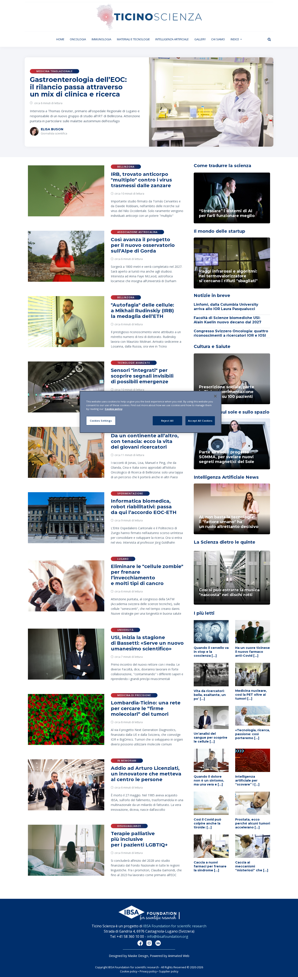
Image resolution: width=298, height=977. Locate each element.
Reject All (167, 420)
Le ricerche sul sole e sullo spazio (231, 412)
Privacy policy (148, 971)
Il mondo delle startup (219, 231)
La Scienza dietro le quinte (224, 542)
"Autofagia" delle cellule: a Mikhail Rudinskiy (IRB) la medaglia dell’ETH (142, 310)
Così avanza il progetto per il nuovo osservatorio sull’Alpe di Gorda (143, 245)
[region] (150, 412)
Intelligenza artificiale (172, 39)
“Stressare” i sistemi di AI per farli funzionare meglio (227, 213)
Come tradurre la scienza (222, 165)
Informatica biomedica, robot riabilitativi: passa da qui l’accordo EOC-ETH (143, 506)
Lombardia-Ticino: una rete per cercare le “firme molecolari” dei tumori (145, 708)
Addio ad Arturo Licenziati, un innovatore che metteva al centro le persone (146, 773)
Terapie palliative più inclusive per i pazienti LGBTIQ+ (139, 839)
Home (61, 39)
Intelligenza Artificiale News (226, 477)
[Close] (215, 396)
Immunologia (101, 39)
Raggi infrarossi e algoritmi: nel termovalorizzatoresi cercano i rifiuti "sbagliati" (228, 276)
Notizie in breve (212, 295)
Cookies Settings (101, 420)
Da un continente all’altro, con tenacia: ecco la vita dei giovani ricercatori (145, 441)
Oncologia (78, 39)
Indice (235, 39)
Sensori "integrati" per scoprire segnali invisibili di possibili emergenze (142, 376)
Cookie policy (128, 971)
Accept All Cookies (200, 420)
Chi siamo (218, 39)
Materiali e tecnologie (133, 39)
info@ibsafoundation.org (167, 936)
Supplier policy (168, 971)
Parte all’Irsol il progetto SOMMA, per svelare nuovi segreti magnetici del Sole (226, 457)
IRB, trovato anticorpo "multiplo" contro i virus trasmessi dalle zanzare (141, 179)
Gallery (200, 39)
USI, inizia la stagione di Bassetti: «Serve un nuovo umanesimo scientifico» (147, 643)
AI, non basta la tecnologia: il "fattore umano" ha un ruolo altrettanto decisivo (228, 522)
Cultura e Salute (212, 346)
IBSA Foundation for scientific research (174, 926)
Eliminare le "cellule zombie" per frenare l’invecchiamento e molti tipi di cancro (147, 574)
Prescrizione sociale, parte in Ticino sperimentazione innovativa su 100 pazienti (226, 392)
